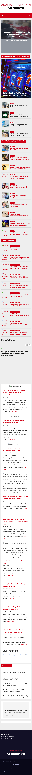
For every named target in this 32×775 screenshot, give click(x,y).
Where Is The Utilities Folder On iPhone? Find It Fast (18, 106)
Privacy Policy (8, 768)
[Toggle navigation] (16, 15)
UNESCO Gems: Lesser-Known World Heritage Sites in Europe (19, 314)
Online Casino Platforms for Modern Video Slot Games (15, 94)
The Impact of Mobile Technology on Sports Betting (19, 115)
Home (2, 768)
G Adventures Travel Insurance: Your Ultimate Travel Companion (19, 306)
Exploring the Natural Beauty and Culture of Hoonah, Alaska (19, 267)
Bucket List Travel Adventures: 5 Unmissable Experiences (19, 286)
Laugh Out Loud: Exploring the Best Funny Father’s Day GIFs (19, 233)
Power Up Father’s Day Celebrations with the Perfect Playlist (19, 215)
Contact (3, 771)
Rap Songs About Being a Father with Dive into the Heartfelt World (20, 225)
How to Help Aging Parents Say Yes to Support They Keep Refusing (14, 690)
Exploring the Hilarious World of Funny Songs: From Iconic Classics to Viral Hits (19, 197)
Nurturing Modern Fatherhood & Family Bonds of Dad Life (19, 177)
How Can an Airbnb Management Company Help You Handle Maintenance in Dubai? (19, 325)
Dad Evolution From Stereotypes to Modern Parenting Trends (20, 167)
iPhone (4, 90)
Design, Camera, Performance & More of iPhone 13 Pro (19, 134)
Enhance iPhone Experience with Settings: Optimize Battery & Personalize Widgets (18, 127)
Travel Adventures (15, 246)
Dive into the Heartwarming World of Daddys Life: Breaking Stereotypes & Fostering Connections (19, 188)
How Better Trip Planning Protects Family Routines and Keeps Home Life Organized (15, 522)
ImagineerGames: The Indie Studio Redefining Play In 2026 (13, 678)
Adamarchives (16, 7)
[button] (29, 15)
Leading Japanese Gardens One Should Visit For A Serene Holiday (19, 259)
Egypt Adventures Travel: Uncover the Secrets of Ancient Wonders (19, 277)
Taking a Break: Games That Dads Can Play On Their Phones (19, 158)
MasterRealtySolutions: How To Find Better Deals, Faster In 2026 (15, 684)
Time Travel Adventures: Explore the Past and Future (20, 295)
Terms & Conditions (17, 768)
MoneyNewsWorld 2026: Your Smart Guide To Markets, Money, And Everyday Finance (14, 353)
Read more (15, 411)
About (25, 768)
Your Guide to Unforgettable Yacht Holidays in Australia (18, 333)
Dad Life (12, 146)
